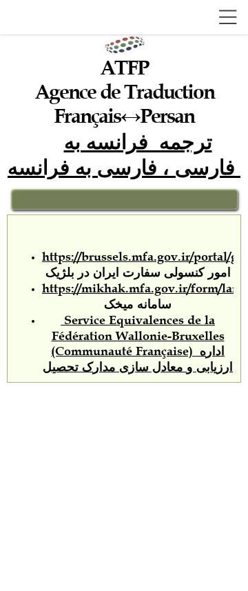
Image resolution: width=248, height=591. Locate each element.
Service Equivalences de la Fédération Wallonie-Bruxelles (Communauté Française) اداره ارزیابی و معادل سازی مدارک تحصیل (138, 343)
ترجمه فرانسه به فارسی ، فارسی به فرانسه (124, 153)
